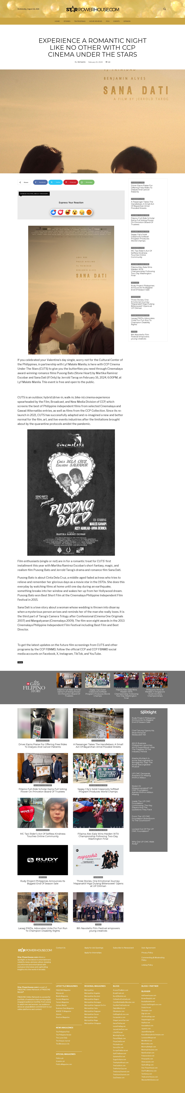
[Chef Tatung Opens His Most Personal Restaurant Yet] (160, 734)
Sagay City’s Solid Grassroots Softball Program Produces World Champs (140, 237)
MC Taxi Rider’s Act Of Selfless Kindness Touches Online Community (141, 254)
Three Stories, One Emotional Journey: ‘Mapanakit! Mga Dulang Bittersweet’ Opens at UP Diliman (142, 304)
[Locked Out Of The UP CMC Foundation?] (160, 832)
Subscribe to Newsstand (123, 948)
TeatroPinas (136, 297)
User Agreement (148, 948)
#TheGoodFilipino (138, 182)
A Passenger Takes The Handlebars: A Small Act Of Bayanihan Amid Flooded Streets (142, 205)
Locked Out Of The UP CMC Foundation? (143, 830)
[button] (164, 9)
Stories (20, 662)
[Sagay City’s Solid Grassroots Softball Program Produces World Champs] (160, 235)
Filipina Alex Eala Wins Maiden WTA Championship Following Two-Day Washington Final (143, 271)
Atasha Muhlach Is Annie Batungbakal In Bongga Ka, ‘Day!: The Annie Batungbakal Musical (142, 762)
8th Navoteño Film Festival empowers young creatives (140, 336)
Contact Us (60, 948)
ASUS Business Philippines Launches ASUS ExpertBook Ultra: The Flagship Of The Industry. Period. (143, 747)
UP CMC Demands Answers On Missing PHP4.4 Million (141, 775)
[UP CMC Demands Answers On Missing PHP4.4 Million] (160, 777)
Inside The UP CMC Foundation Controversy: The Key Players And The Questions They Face (142, 805)
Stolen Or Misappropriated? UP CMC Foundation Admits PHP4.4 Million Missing (142, 790)
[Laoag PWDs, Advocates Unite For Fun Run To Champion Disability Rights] (160, 318)
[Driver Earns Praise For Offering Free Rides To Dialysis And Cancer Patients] (160, 186)
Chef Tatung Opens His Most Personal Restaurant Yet (143, 732)
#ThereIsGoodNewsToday (140, 315)
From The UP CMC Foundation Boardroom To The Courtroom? (143, 818)
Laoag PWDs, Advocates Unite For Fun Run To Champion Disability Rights (142, 321)
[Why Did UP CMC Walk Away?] (160, 845)
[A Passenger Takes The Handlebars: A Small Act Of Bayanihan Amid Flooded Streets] (160, 202)
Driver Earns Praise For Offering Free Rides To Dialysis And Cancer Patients (142, 188)
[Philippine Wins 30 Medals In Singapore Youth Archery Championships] (155, 680)
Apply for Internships (93, 953)
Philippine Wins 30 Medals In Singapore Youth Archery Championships (155, 693)
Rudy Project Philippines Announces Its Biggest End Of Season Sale (142, 287)
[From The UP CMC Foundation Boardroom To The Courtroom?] (160, 819)
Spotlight (135, 283)
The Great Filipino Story (140, 215)
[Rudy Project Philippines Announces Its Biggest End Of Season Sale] (160, 286)
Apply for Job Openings (93, 948)
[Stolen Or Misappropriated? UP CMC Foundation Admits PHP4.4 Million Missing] (160, 789)
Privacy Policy (147, 953)
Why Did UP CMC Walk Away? (143, 843)
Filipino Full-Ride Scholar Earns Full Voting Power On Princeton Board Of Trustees (143, 221)
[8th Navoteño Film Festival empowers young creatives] (160, 335)
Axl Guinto (82, 62)
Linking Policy (147, 965)
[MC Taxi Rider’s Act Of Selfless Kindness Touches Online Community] (160, 251)
